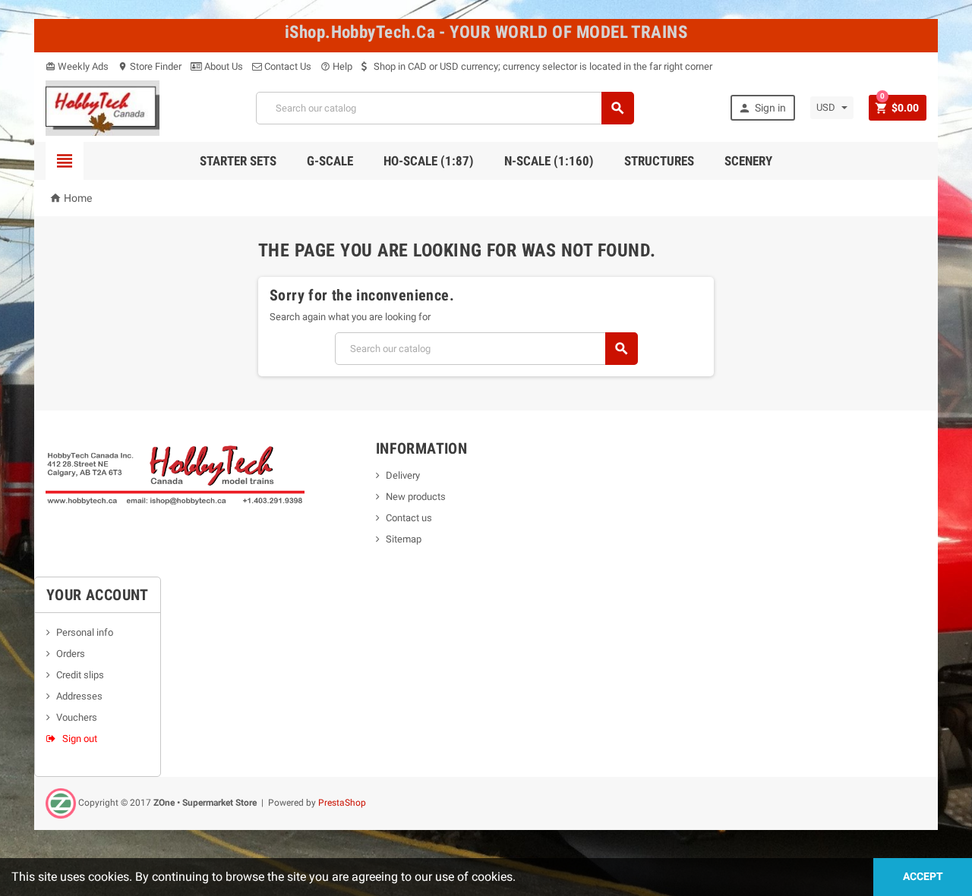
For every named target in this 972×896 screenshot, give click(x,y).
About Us (222, 66)
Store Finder (149, 66)
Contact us (409, 517)
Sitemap (403, 539)
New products (416, 496)
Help (336, 66)
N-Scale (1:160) (549, 160)
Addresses (79, 696)
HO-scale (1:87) (428, 160)
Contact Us (286, 66)
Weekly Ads (77, 66)
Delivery (403, 475)
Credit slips (80, 675)
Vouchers (76, 717)
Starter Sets (238, 160)
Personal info (84, 632)
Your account (97, 595)
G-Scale (330, 160)
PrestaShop (342, 802)
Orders (70, 653)
